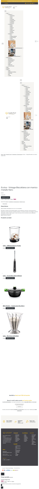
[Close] (2, 474)
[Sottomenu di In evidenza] (13, 24)
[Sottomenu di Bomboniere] (11, 57)
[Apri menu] (3, 43)
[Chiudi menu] (5, 11)
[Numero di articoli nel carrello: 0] (37, 41)
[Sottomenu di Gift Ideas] (12, 33)
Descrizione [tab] (5, 203)
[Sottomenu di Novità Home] (20, 56)
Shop (5, 154)
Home (2, 154)
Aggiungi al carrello (5, 197)
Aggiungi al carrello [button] (10, 278)
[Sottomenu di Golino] (9, 69)
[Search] (14, 7)
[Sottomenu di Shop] (9, 13)
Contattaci (6, 3)
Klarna (12, 199)
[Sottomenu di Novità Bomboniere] (22, 48)
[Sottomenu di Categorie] (12, 14)
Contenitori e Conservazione (17, 154)
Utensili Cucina (9, 154)
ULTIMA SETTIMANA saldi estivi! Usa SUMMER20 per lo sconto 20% (19, 1)
